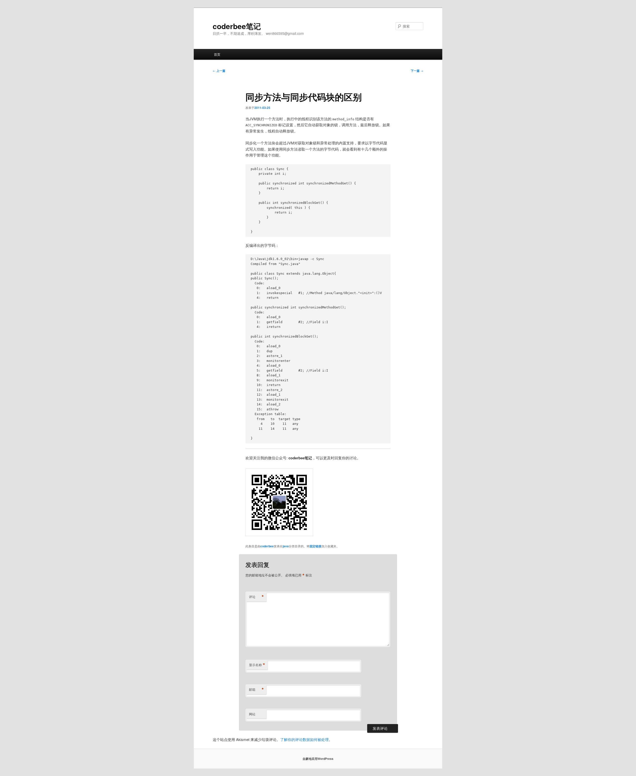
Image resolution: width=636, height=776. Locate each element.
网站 (252, 714)
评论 (256, 597)
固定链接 (315, 546)
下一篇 (417, 70)
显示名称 (257, 665)
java (286, 546)
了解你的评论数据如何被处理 (304, 739)
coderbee (267, 546)
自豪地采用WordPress (318, 758)
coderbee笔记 (237, 26)
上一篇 (219, 70)
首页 (217, 54)
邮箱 (256, 689)
